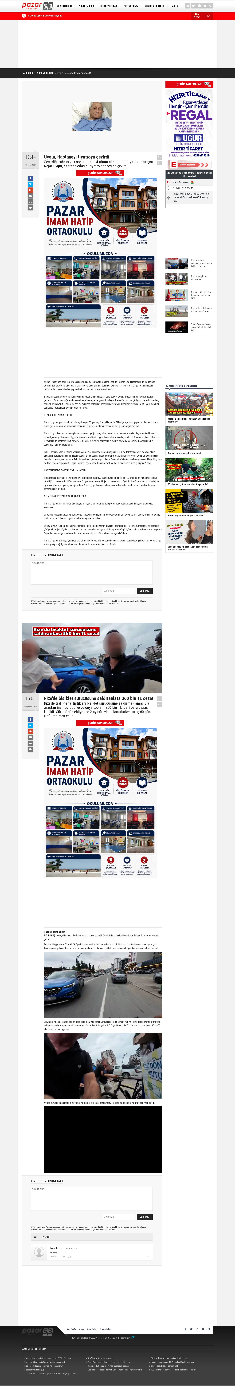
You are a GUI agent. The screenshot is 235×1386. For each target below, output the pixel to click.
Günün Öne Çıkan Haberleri (34, 1348)
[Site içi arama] (210, 5)
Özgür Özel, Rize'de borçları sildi (164, 1366)
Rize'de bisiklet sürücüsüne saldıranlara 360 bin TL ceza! (47, 1358)
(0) (71, 1257)
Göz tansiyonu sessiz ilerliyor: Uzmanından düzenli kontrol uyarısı (115, 1370)
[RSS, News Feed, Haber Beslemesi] (197, 1329)
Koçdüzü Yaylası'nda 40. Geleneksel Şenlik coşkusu (172, 1362)
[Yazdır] (30, 201)
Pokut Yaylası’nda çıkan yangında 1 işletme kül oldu (109, 1362)
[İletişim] (205, 5)
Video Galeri (105, 1329)
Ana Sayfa (71, 1329)
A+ (159, 157)
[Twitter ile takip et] (191, 1329)
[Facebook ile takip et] (185, 1329)
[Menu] (187, 5)
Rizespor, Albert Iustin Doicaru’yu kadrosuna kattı (55, 15)
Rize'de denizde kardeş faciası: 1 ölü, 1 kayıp (169, 1358)
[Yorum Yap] (30, 207)
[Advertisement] (117, 44)
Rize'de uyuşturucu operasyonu (101, 1358)
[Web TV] (193, 5)
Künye (81, 1329)
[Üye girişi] (203, 1329)
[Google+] (30, 190)
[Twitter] (30, 184)
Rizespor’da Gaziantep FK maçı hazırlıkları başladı (108, 1366)
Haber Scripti (125, 1338)
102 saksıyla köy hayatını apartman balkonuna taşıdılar (173, 1370)
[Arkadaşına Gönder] (30, 196)
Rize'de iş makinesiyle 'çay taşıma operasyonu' (43, 1366)
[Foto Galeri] (199, 5)
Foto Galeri (92, 1329)
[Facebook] (30, 178)
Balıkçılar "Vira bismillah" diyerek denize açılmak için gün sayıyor (50, 1373)
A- (159, 162)
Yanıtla (56, 1257)
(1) (64, 1257)
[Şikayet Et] (148, 1256)
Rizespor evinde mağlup (34, 1370)
